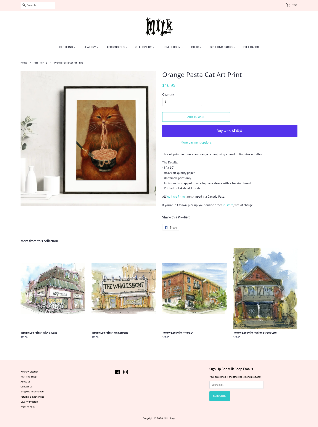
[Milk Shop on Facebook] (117, 373)
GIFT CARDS (251, 47)
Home (24, 62)
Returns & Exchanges (32, 396)
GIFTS (195, 47)
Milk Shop (169, 418)
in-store (228, 205)
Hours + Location (30, 371)
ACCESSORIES (116, 47)
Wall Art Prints (176, 196)
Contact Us (26, 386)
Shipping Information (32, 391)
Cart (294, 5)
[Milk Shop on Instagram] (125, 373)
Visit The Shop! (29, 376)
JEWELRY (90, 47)
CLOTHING (66, 47)
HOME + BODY (171, 47)
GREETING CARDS (221, 47)
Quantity (168, 94)
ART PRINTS (40, 62)
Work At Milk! (28, 406)
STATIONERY (143, 47)
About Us (25, 381)
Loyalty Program (30, 401)
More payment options (196, 142)
